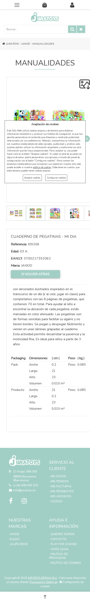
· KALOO (14, 539)
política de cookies (42, 167)
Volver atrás (37, 274)
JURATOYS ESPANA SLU (42, 578)
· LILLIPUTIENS (18, 544)
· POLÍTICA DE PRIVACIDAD (58, 556)
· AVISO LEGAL (59, 549)
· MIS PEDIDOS (59, 481)
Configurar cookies (56, 177)
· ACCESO (55, 501)
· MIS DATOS (57, 476)
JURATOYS (12, 43)
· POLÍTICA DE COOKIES (65, 563)
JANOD (25, 43)
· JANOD (14, 534)
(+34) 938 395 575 (25, 485)
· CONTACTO (58, 539)
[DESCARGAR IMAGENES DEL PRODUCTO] (84, 84)
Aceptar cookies (32, 177)
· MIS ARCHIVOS (60, 496)
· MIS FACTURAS (60, 486)
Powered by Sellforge (43, 582)
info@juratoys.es (24, 490)
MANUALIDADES (43, 43)
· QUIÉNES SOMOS (62, 534)
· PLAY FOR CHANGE (63, 544)
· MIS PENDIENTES (61, 491)
